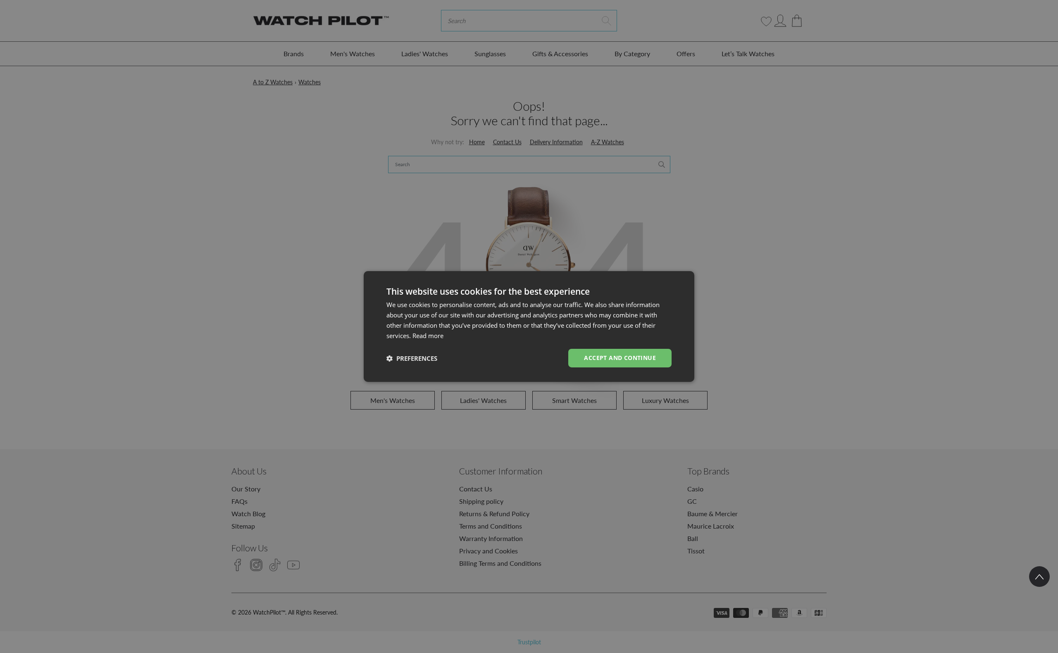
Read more (427, 335)
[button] (411, 358)
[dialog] (529, 326)
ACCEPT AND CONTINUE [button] (620, 358)
